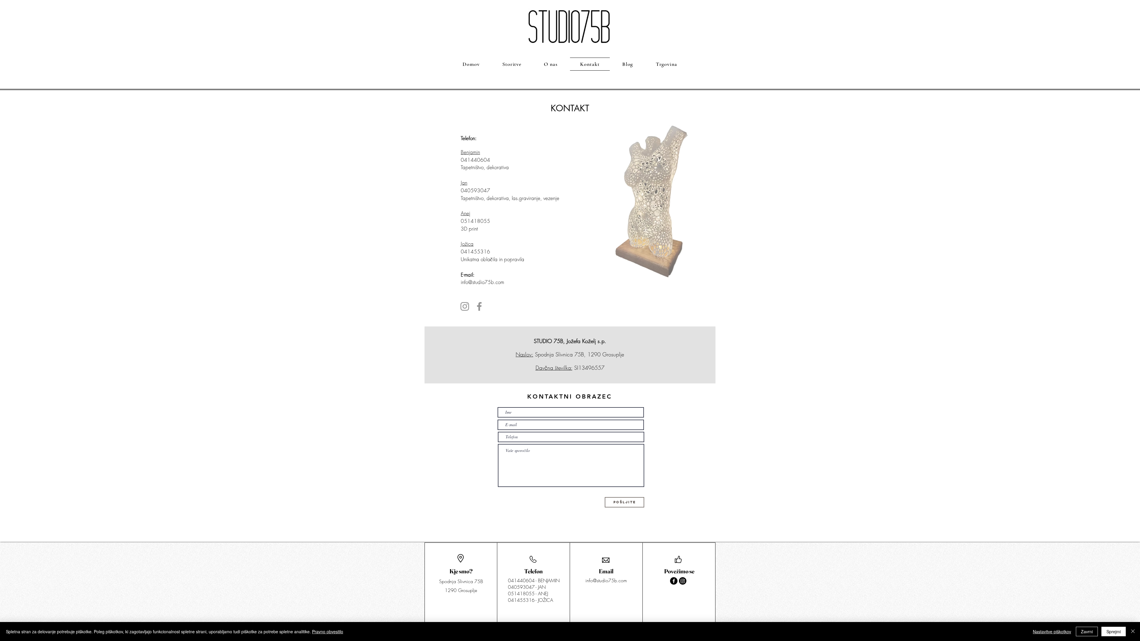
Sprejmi (1113, 631)
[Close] (1132, 631)
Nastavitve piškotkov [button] (1052, 631)
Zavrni (1087, 631)
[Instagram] (465, 306)
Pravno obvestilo (327, 631)
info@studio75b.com (482, 282)
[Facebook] (479, 306)
